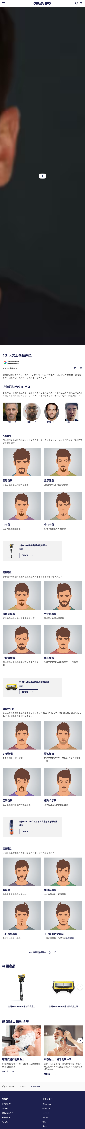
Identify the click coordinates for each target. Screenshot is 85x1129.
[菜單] (3, 3)
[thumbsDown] (54, 952)
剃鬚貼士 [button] (6, 1099)
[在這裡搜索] (81, 3)
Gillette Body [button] (46, 1104)
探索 (21, 549)
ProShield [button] (45, 1113)
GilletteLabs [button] (46, 1108)
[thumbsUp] (49, 952)
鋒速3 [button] (44, 1126)
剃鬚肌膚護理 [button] (7, 1117)
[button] (42, 3)
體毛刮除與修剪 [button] (7, 1113)
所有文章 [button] (5, 1122)
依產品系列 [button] (47, 1099)
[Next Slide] (80, 987)
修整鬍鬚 (70, 938)
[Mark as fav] (76, 3)
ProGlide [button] (45, 1117)
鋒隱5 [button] (44, 1122)
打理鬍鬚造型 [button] (7, 1104)
